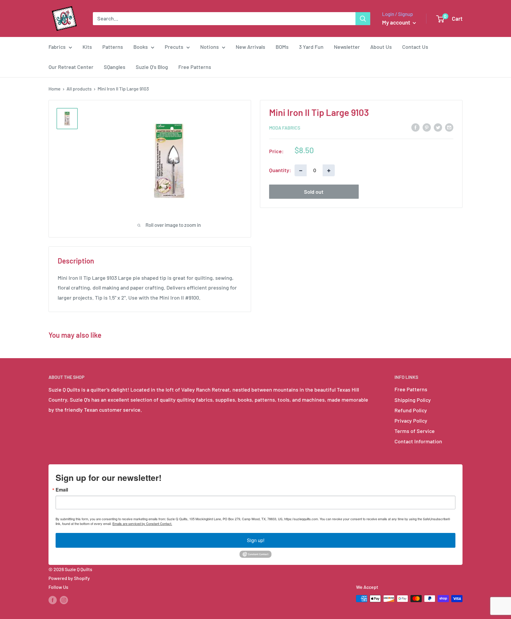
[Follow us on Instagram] (64, 599)
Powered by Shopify (69, 578)
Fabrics (57, 46)
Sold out (314, 191)
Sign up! (255, 540)
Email (62, 489)
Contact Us (415, 46)
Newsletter (347, 46)
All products (79, 88)
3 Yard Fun (311, 46)
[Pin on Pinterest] (427, 127)
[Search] (362, 18)
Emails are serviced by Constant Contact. (142, 523)
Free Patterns (194, 67)
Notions (209, 46)
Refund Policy (410, 410)
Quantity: (280, 170)
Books (140, 46)
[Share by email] (449, 127)
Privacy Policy (410, 420)
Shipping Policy (412, 400)
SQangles (114, 67)
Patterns (112, 46)
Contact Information (418, 441)
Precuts (174, 46)
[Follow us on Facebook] (52, 599)
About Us (381, 46)
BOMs (282, 46)
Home (54, 88)
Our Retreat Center (70, 67)
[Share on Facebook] (415, 127)
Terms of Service (414, 431)
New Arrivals (250, 46)
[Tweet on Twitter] (438, 127)
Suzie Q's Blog (152, 67)
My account (396, 22)
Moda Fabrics (284, 127)
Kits (87, 46)
